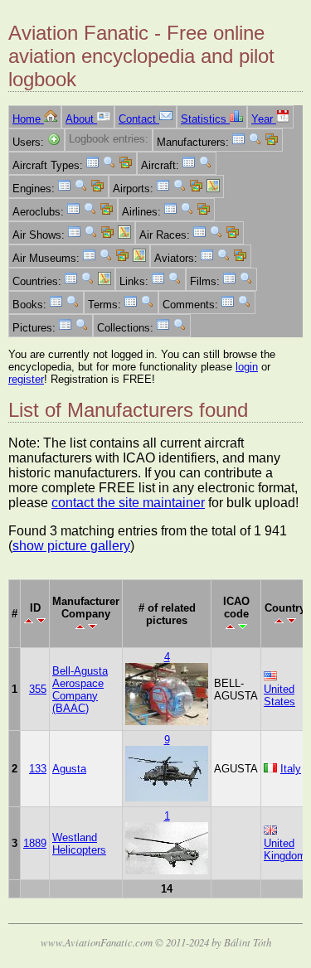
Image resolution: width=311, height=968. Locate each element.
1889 (34, 843)
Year (263, 119)
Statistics (205, 119)
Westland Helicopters (79, 843)
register (26, 379)
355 (37, 689)
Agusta (69, 768)
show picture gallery (71, 546)
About (81, 119)
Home (28, 119)
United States (279, 695)
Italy (290, 768)
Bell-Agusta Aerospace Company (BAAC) (80, 689)
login (247, 367)
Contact (139, 119)
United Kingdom (285, 849)
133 (37, 768)
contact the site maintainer (128, 503)
